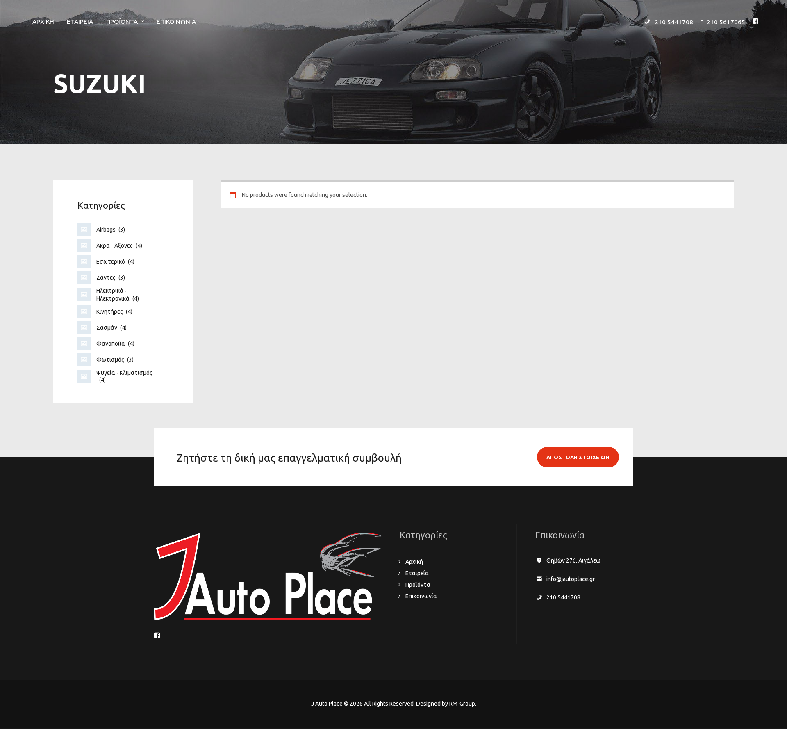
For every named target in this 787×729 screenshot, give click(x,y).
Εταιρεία (417, 573)
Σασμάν (111, 327)
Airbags (110, 229)
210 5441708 (563, 597)
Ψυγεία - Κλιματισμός (124, 376)
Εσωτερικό (115, 261)
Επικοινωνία (421, 596)
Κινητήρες (114, 311)
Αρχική (414, 561)
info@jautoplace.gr (570, 579)
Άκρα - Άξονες (119, 245)
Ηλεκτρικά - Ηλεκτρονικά (117, 294)
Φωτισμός (115, 359)
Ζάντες (110, 277)
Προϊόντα (417, 584)
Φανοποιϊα (115, 343)
